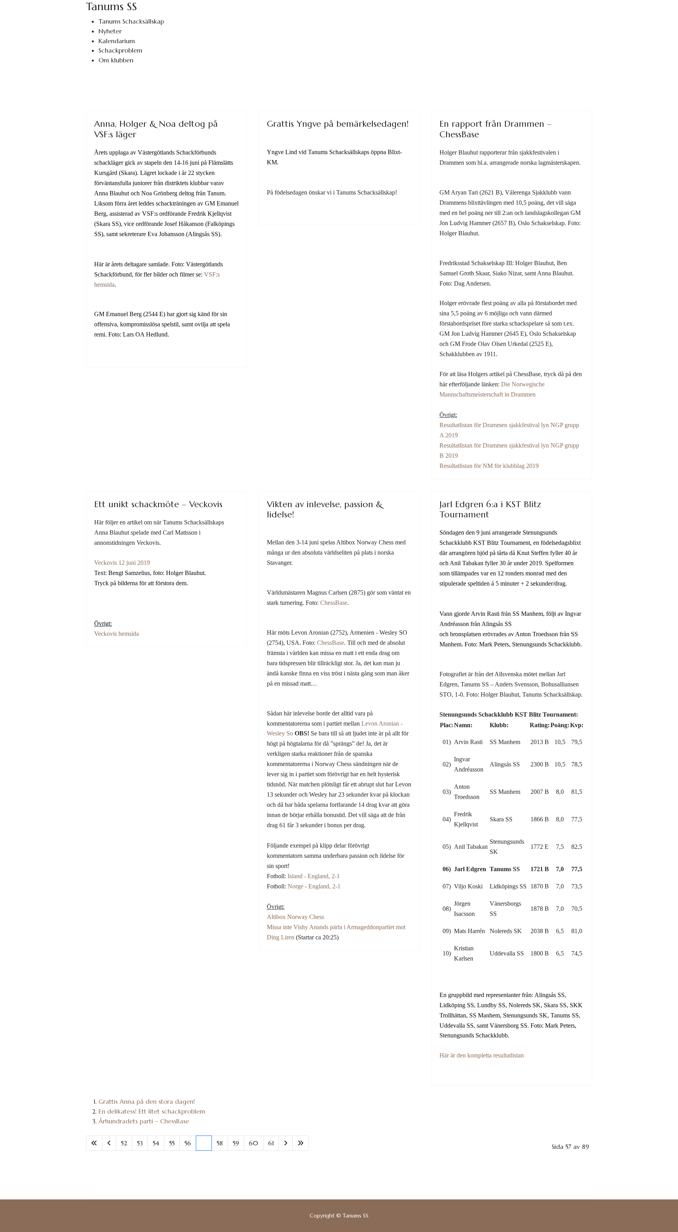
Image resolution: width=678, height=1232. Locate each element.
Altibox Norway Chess (295, 917)
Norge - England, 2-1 (314, 886)
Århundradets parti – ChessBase (143, 1121)
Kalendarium (116, 41)
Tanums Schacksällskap (131, 21)
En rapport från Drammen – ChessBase (495, 128)
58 (220, 1143)
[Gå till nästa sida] (286, 1143)
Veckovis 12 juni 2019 (122, 562)
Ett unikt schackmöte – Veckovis (158, 504)
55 (172, 1143)
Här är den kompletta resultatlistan (481, 1055)
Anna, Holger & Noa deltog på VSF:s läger (156, 128)
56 (187, 1143)
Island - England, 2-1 (314, 876)
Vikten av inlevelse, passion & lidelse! (325, 509)
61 (271, 1143)
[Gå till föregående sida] (109, 1143)
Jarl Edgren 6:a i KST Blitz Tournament (490, 509)
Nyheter (110, 31)
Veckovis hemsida (116, 633)
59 (236, 1143)
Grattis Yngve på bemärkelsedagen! (337, 123)
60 (253, 1143)
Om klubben (115, 60)
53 (140, 1143)
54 (156, 1143)
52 (124, 1143)
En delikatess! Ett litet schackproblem (151, 1111)
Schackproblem (120, 50)
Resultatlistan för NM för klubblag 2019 (489, 465)
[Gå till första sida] (94, 1143)
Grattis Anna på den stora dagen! (146, 1101)
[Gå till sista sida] (300, 1143)
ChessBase (333, 602)
